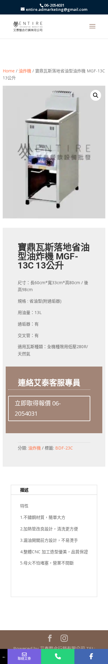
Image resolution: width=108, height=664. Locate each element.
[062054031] (58, 656)
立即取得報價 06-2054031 (38, 408)
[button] (95, 95)
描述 (24, 490)
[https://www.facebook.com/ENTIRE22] (91, 656)
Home (9, 71)
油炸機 (25, 71)
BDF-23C (64, 448)
